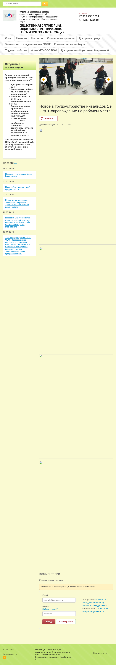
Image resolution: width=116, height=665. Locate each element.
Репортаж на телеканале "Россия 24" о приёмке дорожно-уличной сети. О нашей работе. (17, 203)
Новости (21, 38)
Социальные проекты (61, 38)
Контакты (37, 38)
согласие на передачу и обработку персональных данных (94, 602)
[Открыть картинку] (76, 351)
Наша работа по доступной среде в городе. (17, 188)
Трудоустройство (16, 50)
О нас (8, 38)
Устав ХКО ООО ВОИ (44, 50)
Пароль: (46, 607)
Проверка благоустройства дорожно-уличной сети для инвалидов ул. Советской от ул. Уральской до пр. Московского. (18, 222)
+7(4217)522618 (89, 19)
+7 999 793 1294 (89, 16)
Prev (44, 80)
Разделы (50, 118)
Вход (49, 621)
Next (108, 80)
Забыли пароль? (50, 609)
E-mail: (45, 595)
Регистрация (66, 621)
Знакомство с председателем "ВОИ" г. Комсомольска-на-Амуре (45, 44)
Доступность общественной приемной (85, 50)
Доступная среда (89, 38)
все (15, 163)
